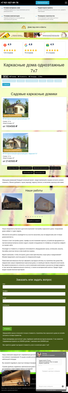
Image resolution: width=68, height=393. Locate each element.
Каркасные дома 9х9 (25, 168)
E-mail (4, 298)
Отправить (7, 329)
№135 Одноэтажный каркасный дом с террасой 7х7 (20, 153)
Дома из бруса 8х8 (13, 168)
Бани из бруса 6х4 (40, 172)
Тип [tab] (6, 76)
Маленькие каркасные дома (41, 168)
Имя (4, 284)
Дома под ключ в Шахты (37, 27)
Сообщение (6, 305)
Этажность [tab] (23, 76)
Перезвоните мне (42, 2)
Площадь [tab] (33, 76)
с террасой (6, 84)
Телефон (5, 291)
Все (40, 76)
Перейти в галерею (33, 221)
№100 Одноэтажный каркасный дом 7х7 (16, 119)
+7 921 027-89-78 (9, 2)
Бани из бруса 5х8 (28, 172)
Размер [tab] (13, 76)
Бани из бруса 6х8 (55, 168)
